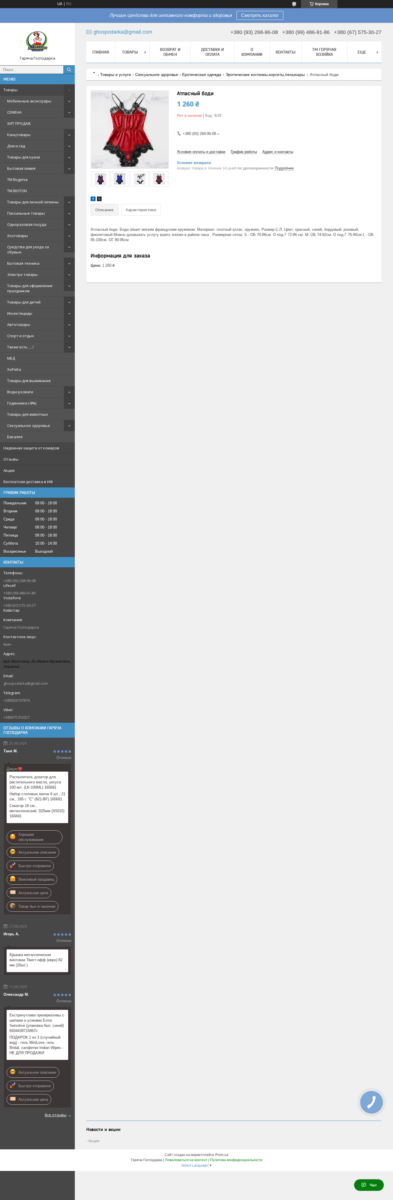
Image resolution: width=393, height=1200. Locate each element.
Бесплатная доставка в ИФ (28, 481)
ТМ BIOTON (17, 190)
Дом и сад (16, 145)
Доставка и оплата (212, 52)
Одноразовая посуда (26, 224)
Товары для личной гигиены (33, 202)
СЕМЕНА (14, 112)
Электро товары (22, 274)
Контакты (285, 52)
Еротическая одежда (201, 74)
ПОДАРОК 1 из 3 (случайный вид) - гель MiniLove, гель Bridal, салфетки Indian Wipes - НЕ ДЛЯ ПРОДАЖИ (36, 1045)
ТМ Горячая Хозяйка (324, 52)
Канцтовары (18, 134)
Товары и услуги (115, 74)
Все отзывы (55, 1114)
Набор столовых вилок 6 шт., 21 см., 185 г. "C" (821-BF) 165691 (37, 796)
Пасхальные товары (26, 213)
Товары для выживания (29, 380)
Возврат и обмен (170, 52)
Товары (10, 89)
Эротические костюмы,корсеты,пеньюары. (266, 74)
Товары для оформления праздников (29, 288)
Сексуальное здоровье (28, 425)
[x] (99, 200)
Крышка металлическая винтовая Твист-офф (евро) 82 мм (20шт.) (35, 960)
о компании (251, 52)
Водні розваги (20, 391)
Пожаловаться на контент (186, 1160)
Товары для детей (24, 302)
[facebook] (93, 200)
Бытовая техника (23, 263)
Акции (9, 470)
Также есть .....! (20, 347)
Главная (100, 52)
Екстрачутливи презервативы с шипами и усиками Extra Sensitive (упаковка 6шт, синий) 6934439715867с (36, 1023)
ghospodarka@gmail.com (25, 683)
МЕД (11, 358)
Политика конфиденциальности (236, 1160)
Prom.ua (221, 1155)
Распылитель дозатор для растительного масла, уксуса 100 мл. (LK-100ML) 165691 (35, 782)
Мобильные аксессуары (29, 101)
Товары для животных (27, 414)
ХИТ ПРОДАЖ (19, 123)
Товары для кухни (23, 157)
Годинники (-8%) (21, 403)
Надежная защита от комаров (31, 448)
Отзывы (10, 459)
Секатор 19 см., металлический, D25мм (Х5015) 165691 (36, 811)
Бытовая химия (21, 168)
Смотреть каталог (260, 15)
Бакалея (14, 436)
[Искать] (69, 69)
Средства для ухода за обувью (28, 249)
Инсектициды (19, 313)
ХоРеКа (14, 369)
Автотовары (18, 324)
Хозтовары (17, 235)
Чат (373, 1185)
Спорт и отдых (20, 335)
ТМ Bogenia (17, 179)
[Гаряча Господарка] (37, 41)
